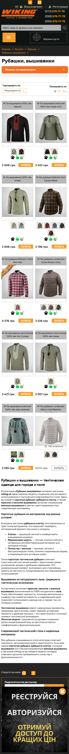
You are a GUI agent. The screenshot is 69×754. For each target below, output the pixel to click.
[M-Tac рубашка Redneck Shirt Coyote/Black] (51, 233)
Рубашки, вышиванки (13, 52)
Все (65, 91)
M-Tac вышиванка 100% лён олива (17, 179)
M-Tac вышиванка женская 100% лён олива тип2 (51, 105)
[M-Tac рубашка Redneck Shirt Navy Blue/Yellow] (40, 225)
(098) (55, 16)
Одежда (32, 49)
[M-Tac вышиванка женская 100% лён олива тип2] (55, 152)
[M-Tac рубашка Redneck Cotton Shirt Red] (18, 307)
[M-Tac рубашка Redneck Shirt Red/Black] (47, 225)
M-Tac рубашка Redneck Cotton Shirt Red (17, 261)
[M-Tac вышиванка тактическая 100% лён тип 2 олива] (18, 381)
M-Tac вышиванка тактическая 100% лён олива (50, 335)
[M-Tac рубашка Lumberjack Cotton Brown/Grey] (51, 307)
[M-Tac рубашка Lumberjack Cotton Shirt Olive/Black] (58, 307)
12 (55, 91)
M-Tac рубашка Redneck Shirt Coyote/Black (51, 179)
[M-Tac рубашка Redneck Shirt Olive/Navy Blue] (55, 225)
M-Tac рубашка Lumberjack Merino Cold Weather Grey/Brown (50, 408)
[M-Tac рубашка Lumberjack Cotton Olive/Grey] (44, 307)
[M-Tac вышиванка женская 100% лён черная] (47, 152)
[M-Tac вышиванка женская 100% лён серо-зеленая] (21, 454)
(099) (55, 21)
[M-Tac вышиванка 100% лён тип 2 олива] (14, 152)
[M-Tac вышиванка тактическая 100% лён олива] (51, 381)
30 (59, 91)
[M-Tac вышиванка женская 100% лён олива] (14, 454)
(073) (55, 11)
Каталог (19, 49)
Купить (26, 165)
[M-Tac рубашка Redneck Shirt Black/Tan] (62, 225)
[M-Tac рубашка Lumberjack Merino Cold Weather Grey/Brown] (47, 454)
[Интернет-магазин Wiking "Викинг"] (19, 13)
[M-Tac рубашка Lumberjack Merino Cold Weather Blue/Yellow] (55, 454)
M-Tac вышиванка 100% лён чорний (17, 105)
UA (16, 6)
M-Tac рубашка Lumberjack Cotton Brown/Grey (50, 261)
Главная (6, 49)
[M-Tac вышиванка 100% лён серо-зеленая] (21, 225)
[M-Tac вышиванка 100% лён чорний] (21, 152)
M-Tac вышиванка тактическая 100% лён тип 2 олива (17, 335)
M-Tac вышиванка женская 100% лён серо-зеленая (17, 408)
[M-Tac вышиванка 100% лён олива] (14, 225)
